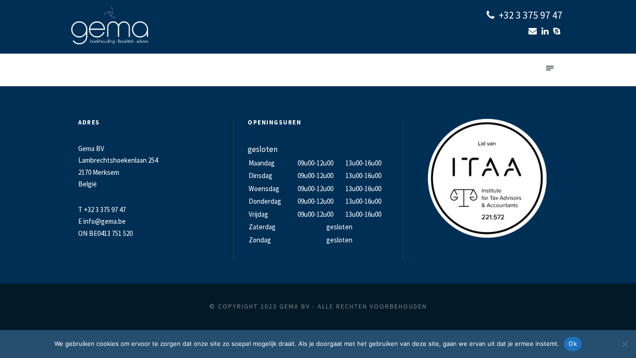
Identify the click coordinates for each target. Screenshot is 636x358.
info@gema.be (104, 221)
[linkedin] (546, 31)
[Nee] (624, 344)
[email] (533, 31)
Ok (572, 343)
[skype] (557, 31)
